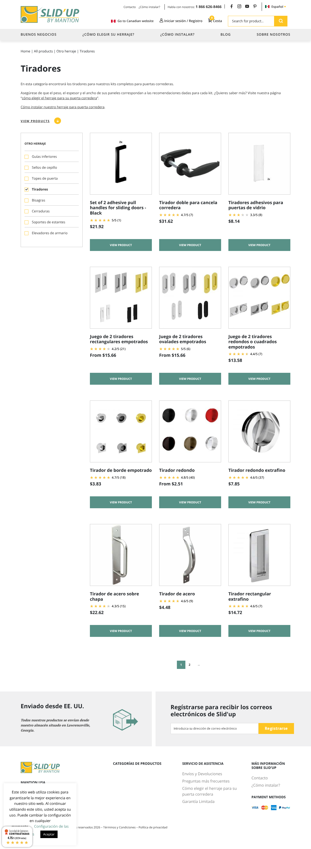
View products (35, 121)
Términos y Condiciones (119, 827)
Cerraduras (41, 211)
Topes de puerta (45, 178)
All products (43, 51)
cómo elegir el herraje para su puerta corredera (59, 98)
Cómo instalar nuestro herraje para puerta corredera (62, 107)
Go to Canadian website (136, 21)
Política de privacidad (152, 827)
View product (121, 245)
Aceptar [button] (49, 834)
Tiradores (40, 189)
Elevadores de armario (50, 233)
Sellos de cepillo (44, 167)
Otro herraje (66, 51)
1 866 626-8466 (209, 6)
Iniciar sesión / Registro (182, 21)
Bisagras (38, 200)
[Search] (280, 21)
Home (25, 51)
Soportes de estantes (48, 222)
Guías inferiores (44, 156)
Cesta (216, 20)
